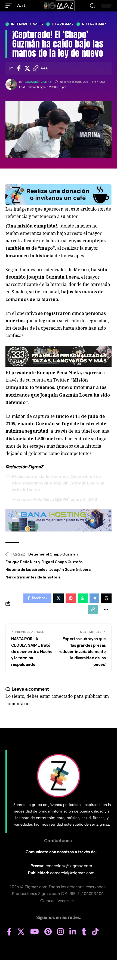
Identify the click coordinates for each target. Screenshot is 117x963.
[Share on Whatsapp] (83, 598)
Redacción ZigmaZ (37, 82)
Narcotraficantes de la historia (32, 577)
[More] (44, 68)
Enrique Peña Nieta (22, 561)
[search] (92, 6)
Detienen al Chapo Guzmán (53, 554)
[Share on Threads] (106, 598)
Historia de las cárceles (26, 569)
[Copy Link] (35, 68)
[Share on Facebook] (19, 68)
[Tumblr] (84, 931)
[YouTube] (34, 931)
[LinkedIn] (73, 931)
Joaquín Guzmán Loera (70, 569)
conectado (62, 696)
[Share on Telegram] (94, 598)
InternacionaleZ (27, 24)
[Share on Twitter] (27, 68)
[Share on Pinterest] (71, 598)
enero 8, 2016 (83, 499)
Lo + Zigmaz (62, 24)
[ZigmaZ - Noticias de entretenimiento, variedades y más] (58, 5)
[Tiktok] (95, 931)
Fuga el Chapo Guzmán (62, 561)
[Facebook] (9, 931)
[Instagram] (60, 931)
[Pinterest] (48, 931)
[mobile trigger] (10, 5)
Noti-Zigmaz (94, 24)
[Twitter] (21, 931)
